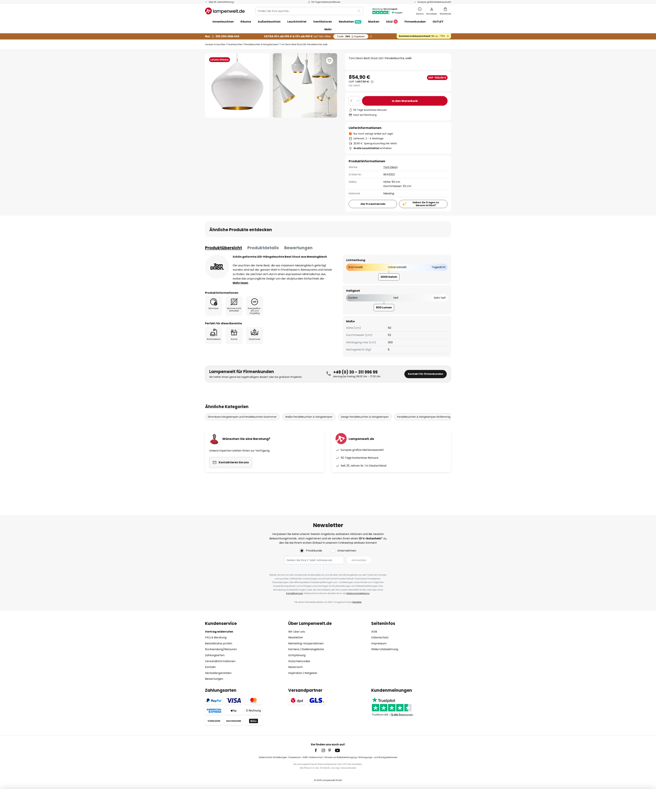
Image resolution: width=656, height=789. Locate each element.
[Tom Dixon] (217, 267)
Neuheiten (349, 22)
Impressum (378, 643)
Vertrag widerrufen (219, 632)
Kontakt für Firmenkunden (425, 374)
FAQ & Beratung (216, 637)
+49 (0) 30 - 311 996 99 (355, 372)
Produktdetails (263, 248)
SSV (351, 36)
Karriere (293, 649)
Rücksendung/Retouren (221, 649)
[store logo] (225, 11)
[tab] (223, 248)
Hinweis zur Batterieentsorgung (341, 757)
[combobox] (309, 11)
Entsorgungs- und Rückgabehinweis (378, 757)
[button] (329, 60)
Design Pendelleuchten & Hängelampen (365, 417)
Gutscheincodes (299, 661)
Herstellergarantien (218, 673)
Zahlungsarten (214, 655)
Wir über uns (296, 632)
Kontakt (210, 667)
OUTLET (438, 22)
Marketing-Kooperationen (306, 643)
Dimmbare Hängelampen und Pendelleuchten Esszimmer (242, 417)
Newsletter (295, 637)
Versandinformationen (220, 661)
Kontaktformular (294, 593)
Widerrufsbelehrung (384, 649)
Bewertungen (298, 248)
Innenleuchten (235, 44)
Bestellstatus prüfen (218, 643)
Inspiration (295, 673)
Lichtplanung (296, 655)
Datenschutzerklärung (358, 593)
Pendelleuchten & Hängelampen (261, 44)
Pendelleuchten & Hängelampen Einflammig (423, 417)
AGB (374, 632)
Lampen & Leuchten (215, 44)
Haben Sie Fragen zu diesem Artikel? (426, 204)
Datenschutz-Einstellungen (273, 757)
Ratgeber (311, 673)
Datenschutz (379, 637)
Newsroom (295, 667)
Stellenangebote (312, 649)
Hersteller (356, 602)
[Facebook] (318, 750)
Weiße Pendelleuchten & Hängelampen (308, 417)
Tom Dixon (390, 167)
